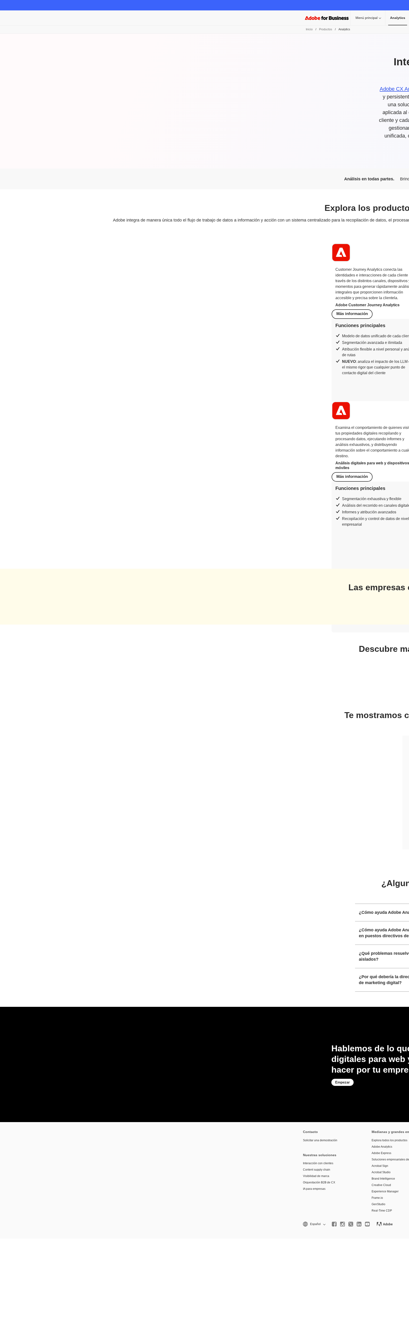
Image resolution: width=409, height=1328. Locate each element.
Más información (352, 313)
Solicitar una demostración (320, 1140)
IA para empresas (314, 1188)
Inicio (309, 29)
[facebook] (334, 1224)
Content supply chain (316, 1169)
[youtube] (367, 1224)
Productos (325, 29)
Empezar (342, 1082)
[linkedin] (359, 1224)
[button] (314, 1224)
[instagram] (342, 1224)
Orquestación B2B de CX (319, 1182)
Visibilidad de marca (316, 1176)
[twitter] (350, 1224)
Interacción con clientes (318, 1163)
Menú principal (367, 18)
